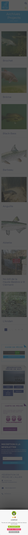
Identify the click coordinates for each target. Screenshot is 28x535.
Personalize (14, 532)
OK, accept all (14, 526)
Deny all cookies (14, 529)
